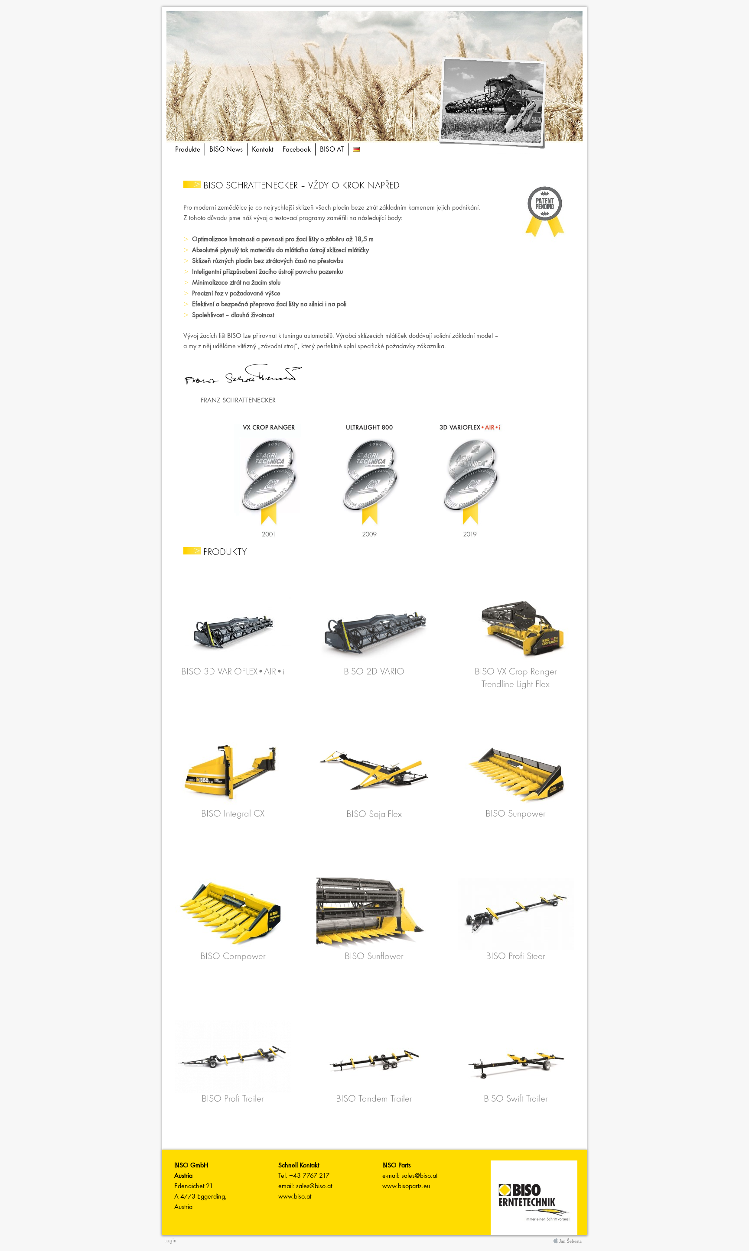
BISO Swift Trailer (516, 1099)
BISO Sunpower (515, 814)
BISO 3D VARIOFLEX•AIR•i (232, 672)
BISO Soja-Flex (374, 814)
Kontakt (263, 149)
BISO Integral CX (232, 814)
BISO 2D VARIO (374, 672)
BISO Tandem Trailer (374, 1099)
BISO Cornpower (233, 956)
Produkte (187, 149)
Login (170, 1241)
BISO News (226, 149)
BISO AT (332, 149)
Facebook (297, 149)
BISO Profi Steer (515, 956)
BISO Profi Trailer (233, 1099)
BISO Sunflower (374, 956)
